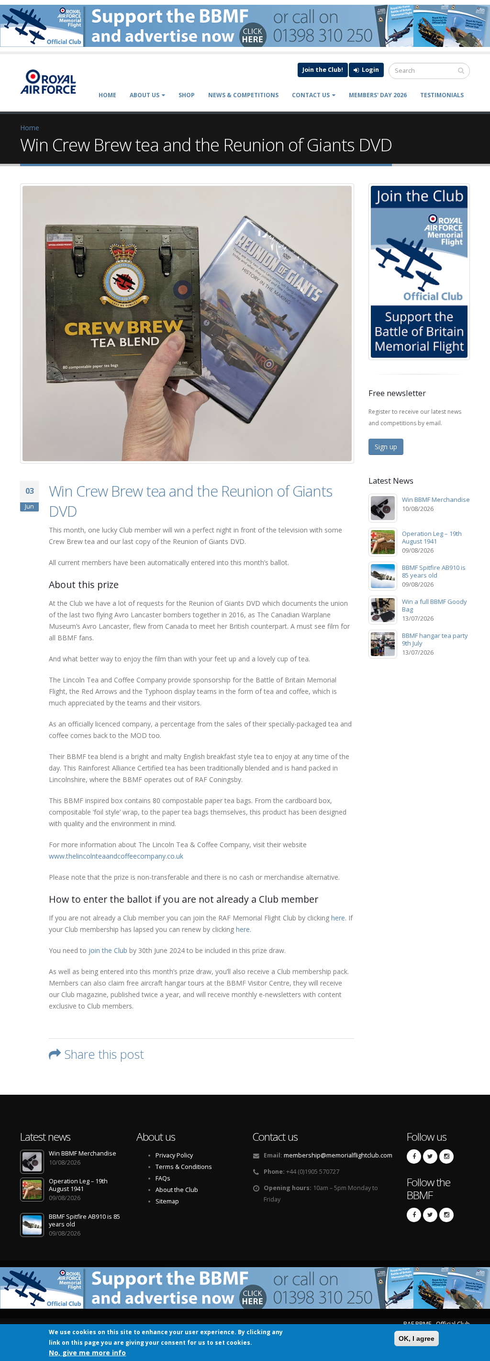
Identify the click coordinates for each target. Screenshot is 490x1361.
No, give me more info (87, 1352)
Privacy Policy (174, 1155)
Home (107, 95)
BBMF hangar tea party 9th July (435, 639)
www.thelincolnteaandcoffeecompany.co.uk (116, 856)
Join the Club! (322, 70)
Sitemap (167, 1201)
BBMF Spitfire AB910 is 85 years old (434, 571)
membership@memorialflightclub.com (338, 1155)
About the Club (177, 1190)
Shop (186, 95)
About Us (144, 95)
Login (369, 70)
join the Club (108, 950)
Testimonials (442, 95)
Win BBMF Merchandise (436, 499)
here (338, 917)
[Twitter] (430, 1156)
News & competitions (243, 95)
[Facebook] (414, 1156)
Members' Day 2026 (378, 95)
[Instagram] (446, 1156)
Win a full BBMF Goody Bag (434, 605)
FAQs (163, 1178)
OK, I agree (416, 1338)
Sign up (386, 446)
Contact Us (311, 95)
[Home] (53, 81)
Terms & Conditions (184, 1167)
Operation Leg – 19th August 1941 (432, 537)
